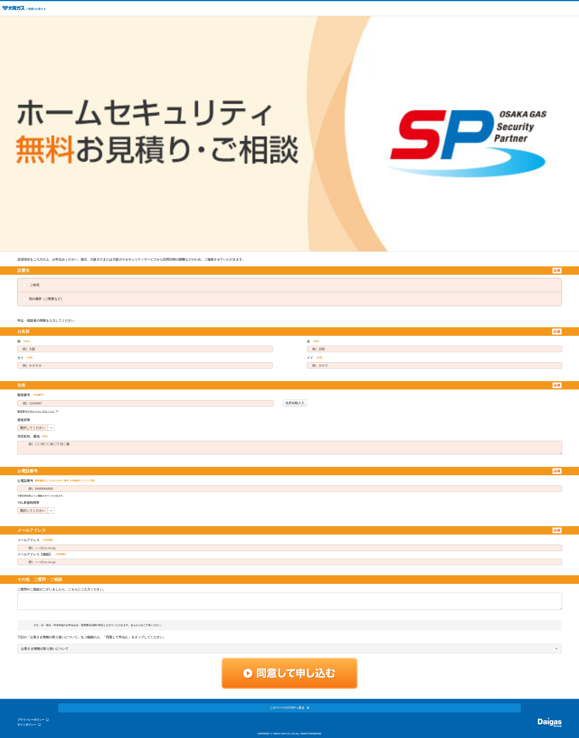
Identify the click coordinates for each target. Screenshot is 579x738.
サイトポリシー (26, 724)
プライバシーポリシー (31, 719)
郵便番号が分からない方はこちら (36, 411)
